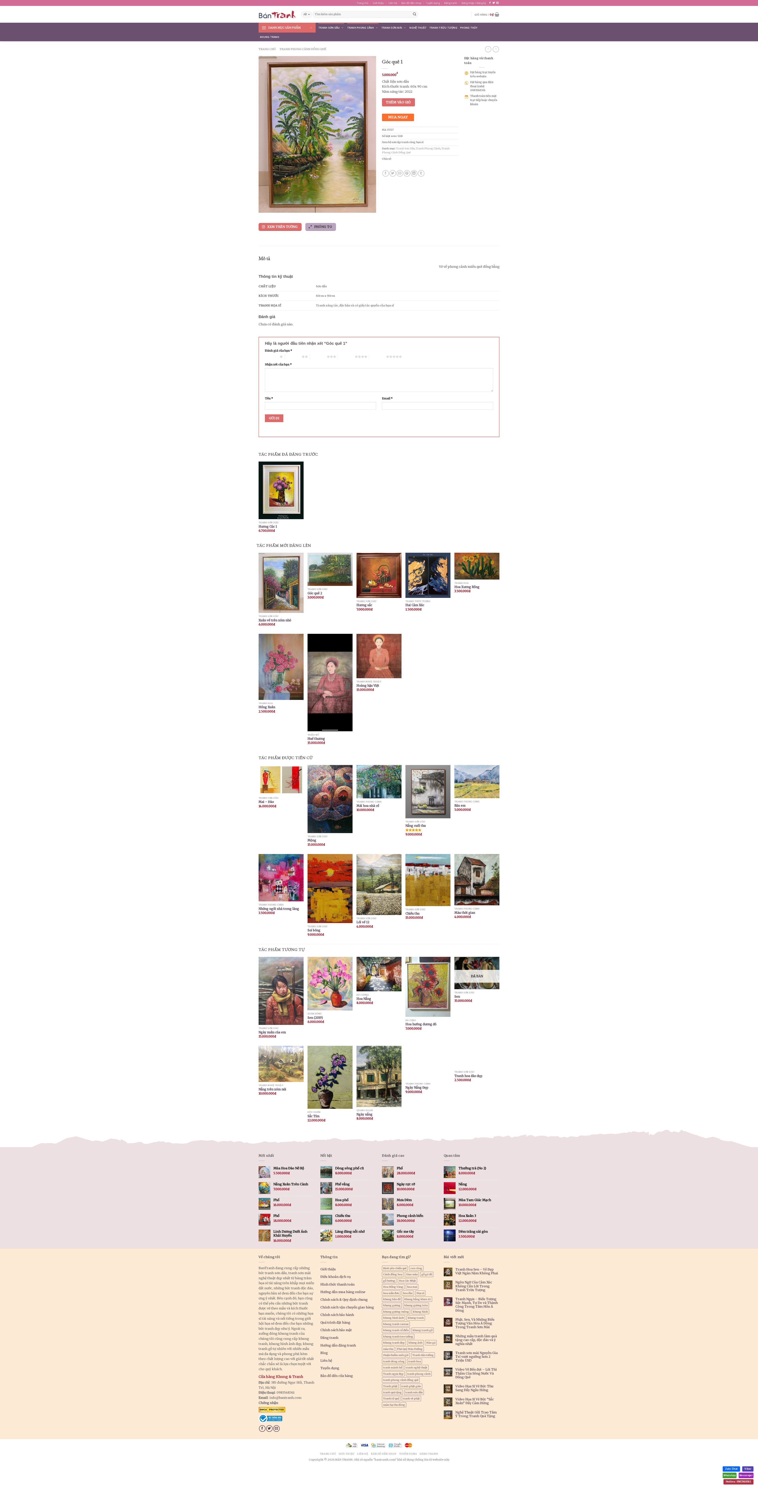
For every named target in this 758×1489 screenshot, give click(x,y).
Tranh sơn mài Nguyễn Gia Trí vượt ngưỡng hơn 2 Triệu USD (476, 1356)
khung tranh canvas (396, 1324)
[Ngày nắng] (379, 1076)
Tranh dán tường (423, 1355)
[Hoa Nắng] (379, 974)
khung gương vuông (396, 1311)
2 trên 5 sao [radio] (293, 356)
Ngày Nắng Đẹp (416, 1087)
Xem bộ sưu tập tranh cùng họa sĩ (402, 142)
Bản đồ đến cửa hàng (336, 1376)
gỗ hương (389, 1280)
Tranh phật (390, 1386)
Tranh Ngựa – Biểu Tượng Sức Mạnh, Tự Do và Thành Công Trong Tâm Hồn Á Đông (476, 1304)
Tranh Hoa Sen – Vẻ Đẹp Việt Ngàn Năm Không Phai (476, 1271)
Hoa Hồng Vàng (393, 1286)
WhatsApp (729, 1475)
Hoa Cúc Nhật (407, 1280)
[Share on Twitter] (392, 173)
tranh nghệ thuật (416, 1367)
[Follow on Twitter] (494, 3)
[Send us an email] (497, 3)
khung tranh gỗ (422, 1330)
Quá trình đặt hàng (335, 1322)
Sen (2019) (315, 1018)
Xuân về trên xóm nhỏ (275, 620)
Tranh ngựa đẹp (393, 1373)
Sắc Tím (313, 1116)
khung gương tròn (416, 1305)
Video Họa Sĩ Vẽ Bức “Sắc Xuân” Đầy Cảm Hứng (474, 1401)
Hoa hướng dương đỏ (420, 1024)
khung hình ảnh (393, 1317)
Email (387, 398)
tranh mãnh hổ (392, 1367)
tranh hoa (414, 1361)
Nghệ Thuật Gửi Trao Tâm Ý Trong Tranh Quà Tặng (476, 1414)
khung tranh (416, 1317)
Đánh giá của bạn (278, 350)
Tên (269, 398)
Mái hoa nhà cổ (367, 806)
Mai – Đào (266, 802)
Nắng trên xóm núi (272, 1089)
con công (416, 1268)
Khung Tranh (269, 37)
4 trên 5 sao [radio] (346, 356)
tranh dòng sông (394, 1361)
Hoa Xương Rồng (466, 587)
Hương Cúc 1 (268, 526)
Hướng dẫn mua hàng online (342, 1292)
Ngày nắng (364, 1114)
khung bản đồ (392, 1299)
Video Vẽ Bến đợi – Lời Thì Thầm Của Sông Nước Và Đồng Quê (476, 1373)
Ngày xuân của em (272, 1032)
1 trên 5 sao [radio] (271, 356)
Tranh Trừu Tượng (443, 27)
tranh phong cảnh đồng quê (400, 1379)
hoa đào (408, 1293)
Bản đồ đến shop (411, 3)
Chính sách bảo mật (336, 1330)
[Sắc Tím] (330, 1077)
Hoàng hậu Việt (367, 685)
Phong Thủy (469, 27)
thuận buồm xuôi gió (396, 1355)
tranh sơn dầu (414, 1392)
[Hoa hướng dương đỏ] (427, 987)
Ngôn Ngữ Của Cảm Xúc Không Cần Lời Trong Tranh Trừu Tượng (473, 1286)
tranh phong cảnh (419, 1373)
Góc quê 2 (315, 593)
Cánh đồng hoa (392, 1274)
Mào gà (430, 1342)
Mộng (312, 840)
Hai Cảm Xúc (414, 605)
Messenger (746, 1475)
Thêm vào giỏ (398, 102)
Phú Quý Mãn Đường (410, 1348)
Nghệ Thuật (418, 27)
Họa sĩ (420, 1293)
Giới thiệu (378, 3)
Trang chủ (362, 3)
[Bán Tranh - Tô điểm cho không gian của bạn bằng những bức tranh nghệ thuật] (277, 14)
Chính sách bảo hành (337, 1315)
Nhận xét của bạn (278, 364)
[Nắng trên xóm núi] (281, 1064)
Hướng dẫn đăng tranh (338, 1345)
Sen (457, 996)
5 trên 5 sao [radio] (377, 356)
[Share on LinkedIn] (414, 173)
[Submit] (414, 14)
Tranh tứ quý (391, 1398)
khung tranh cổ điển (396, 1330)
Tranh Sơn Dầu (329, 27)
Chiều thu (412, 913)
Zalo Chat (731, 1468)
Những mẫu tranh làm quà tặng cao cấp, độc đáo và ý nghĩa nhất (476, 1340)
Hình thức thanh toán (337, 1284)
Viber (747, 1468)
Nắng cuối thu (415, 826)
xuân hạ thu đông (394, 1404)
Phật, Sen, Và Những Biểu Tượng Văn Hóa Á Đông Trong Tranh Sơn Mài (474, 1323)
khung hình (420, 1311)
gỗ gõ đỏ (426, 1274)
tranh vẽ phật (411, 1398)
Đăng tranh (450, 3)
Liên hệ (392, 3)
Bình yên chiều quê (395, 1268)
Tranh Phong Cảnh (360, 27)
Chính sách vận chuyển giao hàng (347, 1307)
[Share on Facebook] (385, 173)
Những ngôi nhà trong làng (279, 909)
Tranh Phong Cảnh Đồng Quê (303, 49)
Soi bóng (314, 930)
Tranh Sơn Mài (391, 27)
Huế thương (316, 739)
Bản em (459, 805)
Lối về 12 (362, 922)
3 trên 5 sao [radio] (318, 356)
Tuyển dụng (433, 3)
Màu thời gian (464, 913)
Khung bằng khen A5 (417, 1299)
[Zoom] (264, 208)
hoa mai (412, 1286)
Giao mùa (412, 1274)
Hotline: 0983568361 (738, 1481)
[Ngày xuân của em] (281, 991)
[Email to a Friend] (400, 173)
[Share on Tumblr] (421, 173)
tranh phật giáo (411, 1386)
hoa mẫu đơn (391, 1293)
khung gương (392, 1305)
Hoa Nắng (363, 999)
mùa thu (388, 1348)
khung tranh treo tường (398, 1336)
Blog (324, 1353)
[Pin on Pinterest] (407, 173)
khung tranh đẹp (394, 1342)
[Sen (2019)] (330, 983)
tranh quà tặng (392, 1392)
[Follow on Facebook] (490, 3)
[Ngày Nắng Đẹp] (427, 1063)
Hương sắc (364, 605)
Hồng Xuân (267, 707)
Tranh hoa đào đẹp (468, 1076)
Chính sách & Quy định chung (344, 1300)
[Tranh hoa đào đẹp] (476, 1057)
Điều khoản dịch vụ (335, 1277)
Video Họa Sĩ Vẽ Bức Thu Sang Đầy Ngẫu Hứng (474, 1388)
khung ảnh (415, 1342)
